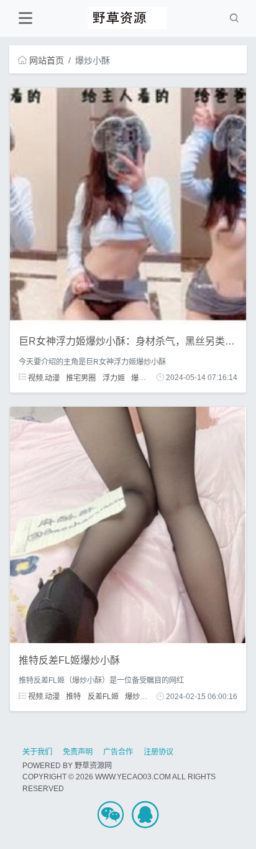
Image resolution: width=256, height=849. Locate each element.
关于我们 (37, 752)
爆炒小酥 (146, 377)
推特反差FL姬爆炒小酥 (69, 660)
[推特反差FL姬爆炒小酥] (128, 524)
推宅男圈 (81, 377)
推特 (73, 696)
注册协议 (158, 752)
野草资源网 (93, 765)
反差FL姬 (103, 696)
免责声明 (78, 752)
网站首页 (46, 60)
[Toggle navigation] (25, 18)
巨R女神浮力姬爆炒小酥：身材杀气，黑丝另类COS (133, 341)
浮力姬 (114, 377)
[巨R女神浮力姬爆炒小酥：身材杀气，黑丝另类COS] (128, 205)
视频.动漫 (43, 377)
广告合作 (118, 752)
